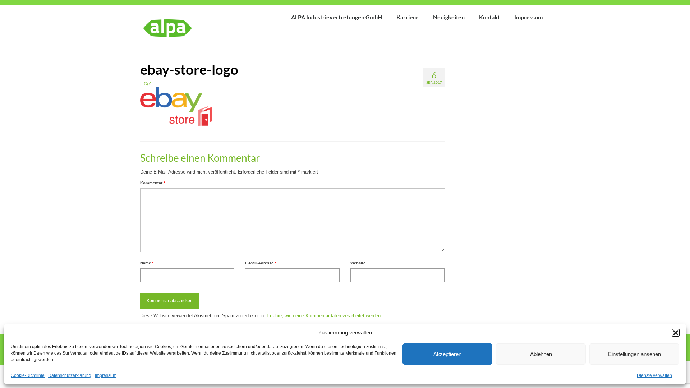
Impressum (105, 375)
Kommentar (152, 183)
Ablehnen (541, 354)
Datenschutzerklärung (69, 375)
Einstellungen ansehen (634, 354)
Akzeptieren (447, 354)
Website (357, 263)
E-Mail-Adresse (260, 263)
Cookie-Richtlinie (28, 375)
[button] (675, 332)
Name (146, 263)
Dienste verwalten (654, 375)
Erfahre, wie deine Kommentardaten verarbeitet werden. (324, 315)
